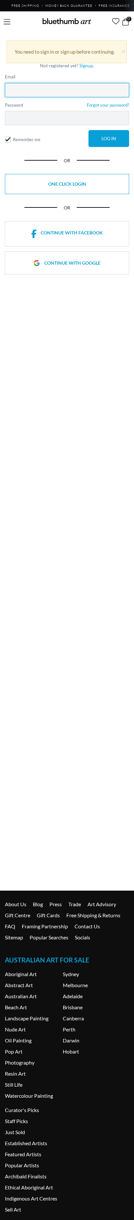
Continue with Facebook (72, 232)
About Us (15, 904)
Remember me (26, 139)
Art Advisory (101, 904)
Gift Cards (48, 915)
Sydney (71, 974)
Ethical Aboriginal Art (29, 1187)
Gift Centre (17, 915)
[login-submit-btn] (108, 138)
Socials (82, 937)
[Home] (67, 21)
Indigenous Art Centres (31, 1198)
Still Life (13, 1084)
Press (55, 904)
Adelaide (73, 996)
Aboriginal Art (21, 974)
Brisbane (73, 1007)
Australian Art (21, 996)
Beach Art (16, 1007)
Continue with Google (72, 263)
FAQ (10, 926)
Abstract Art (19, 985)
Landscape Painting (26, 1018)
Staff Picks (16, 1121)
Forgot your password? (108, 105)
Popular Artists (22, 1165)
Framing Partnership (45, 926)
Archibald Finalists (26, 1176)
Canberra (73, 1018)
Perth (69, 1029)
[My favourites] (115, 21)
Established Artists (26, 1143)
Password (14, 105)
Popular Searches (49, 937)
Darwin (71, 1040)
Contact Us (87, 926)
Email (10, 76)
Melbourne (75, 985)
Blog (38, 904)
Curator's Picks (22, 1110)
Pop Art (13, 1051)
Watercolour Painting (29, 1096)
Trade (74, 904)
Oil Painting (18, 1040)
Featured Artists (23, 1154)
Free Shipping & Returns (93, 915)
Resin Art (15, 1073)
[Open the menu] (7, 22)
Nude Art (15, 1029)
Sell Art (13, 1209)
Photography (19, 1062)
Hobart (71, 1051)
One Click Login (67, 184)
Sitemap (14, 937)
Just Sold (15, 1132)
